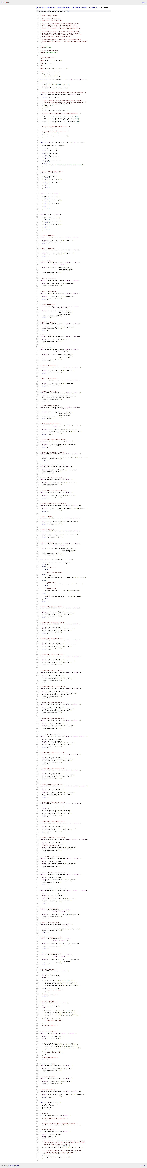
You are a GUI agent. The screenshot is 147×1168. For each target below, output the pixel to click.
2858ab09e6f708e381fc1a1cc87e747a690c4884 (72, 7)
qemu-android (40, 7)
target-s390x (94, 7)
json (144, 1165)
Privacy (13, 1165)
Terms (17, 1165)
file (67, 11)
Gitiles (9, 1165)
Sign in (143, 2)
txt (140, 1165)
